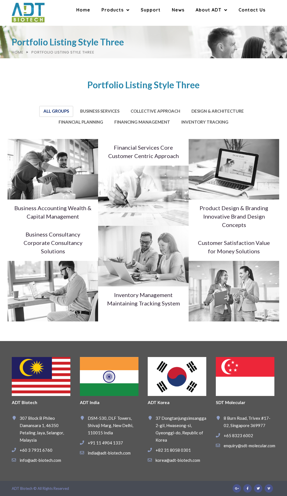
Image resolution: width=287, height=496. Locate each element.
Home (83, 10)
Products (112, 10)
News (178, 10)
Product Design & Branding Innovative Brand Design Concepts (234, 216)
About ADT (208, 10)
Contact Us (252, 10)
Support (151, 10)
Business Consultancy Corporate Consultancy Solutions (53, 242)
